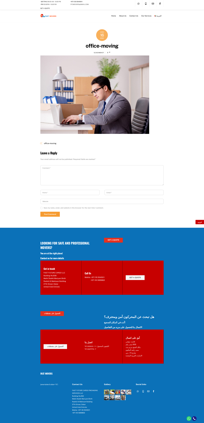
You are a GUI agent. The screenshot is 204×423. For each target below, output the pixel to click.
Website (45, 201)
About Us (122, 16)
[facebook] (160, 3)
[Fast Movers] (48, 17)
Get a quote (45, 8)
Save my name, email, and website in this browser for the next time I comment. (73, 208)
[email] (153, 3)
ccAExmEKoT (99, 52)
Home (113, 16)
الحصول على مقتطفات (52, 313)
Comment (46, 168)
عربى (200, 222)
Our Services (146, 16)
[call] (146, 3)
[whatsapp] (139, 3)
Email (109, 192)
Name (45, 192)
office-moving (102, 46)
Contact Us (133, 16)
